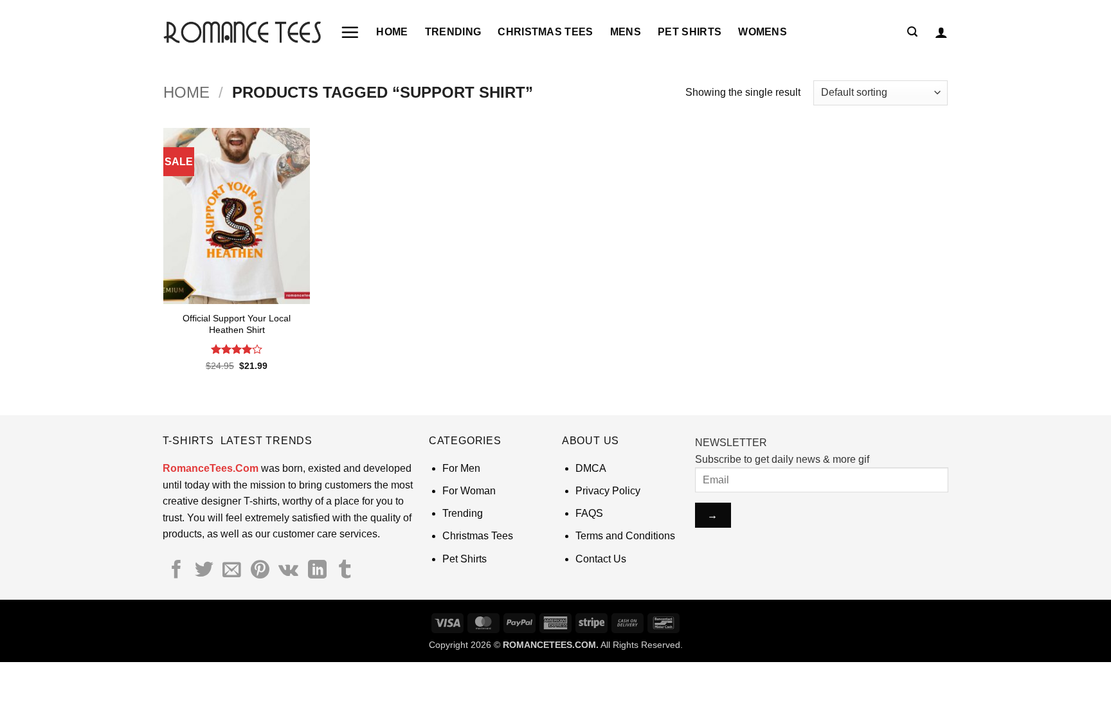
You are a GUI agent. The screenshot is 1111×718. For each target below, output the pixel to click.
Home (392, 31)
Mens (625, 31)
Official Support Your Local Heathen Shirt (237, 324)
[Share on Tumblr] (345, 571)
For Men (461, 468)
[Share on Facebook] (176, 571)
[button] (349, 32)
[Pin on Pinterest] (260, 571)
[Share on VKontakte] (288, 571)
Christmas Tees (545, 31)
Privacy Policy (607, 490)
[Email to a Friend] (231, 571)
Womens (762, 31)
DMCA (590, 468)
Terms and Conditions (625, 535)
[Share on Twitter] (204, 571)
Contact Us (600, 558)
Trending (453, 31)
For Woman (469, 490)
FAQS (589, 513)
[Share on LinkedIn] (317, 571)
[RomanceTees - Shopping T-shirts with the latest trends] (242, 31)
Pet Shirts (689, 31)
